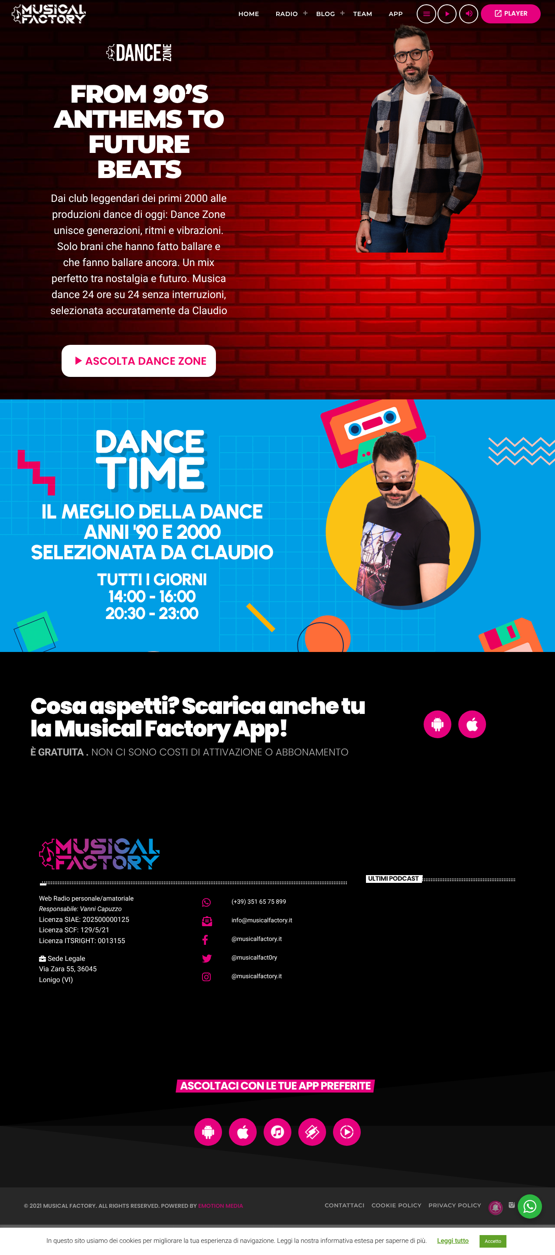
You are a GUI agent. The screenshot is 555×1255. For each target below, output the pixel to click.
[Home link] (49, 13)
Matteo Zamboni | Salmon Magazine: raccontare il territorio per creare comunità (452, 917)
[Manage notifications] (496, 1208)
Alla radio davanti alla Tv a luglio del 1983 (454, 957)
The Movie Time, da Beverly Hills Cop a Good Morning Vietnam (455, 1001)
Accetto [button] (493, 1241)
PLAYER (511, 13)
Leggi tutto (453, 1241)
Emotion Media (220, 1206)
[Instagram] (511, 1205)
